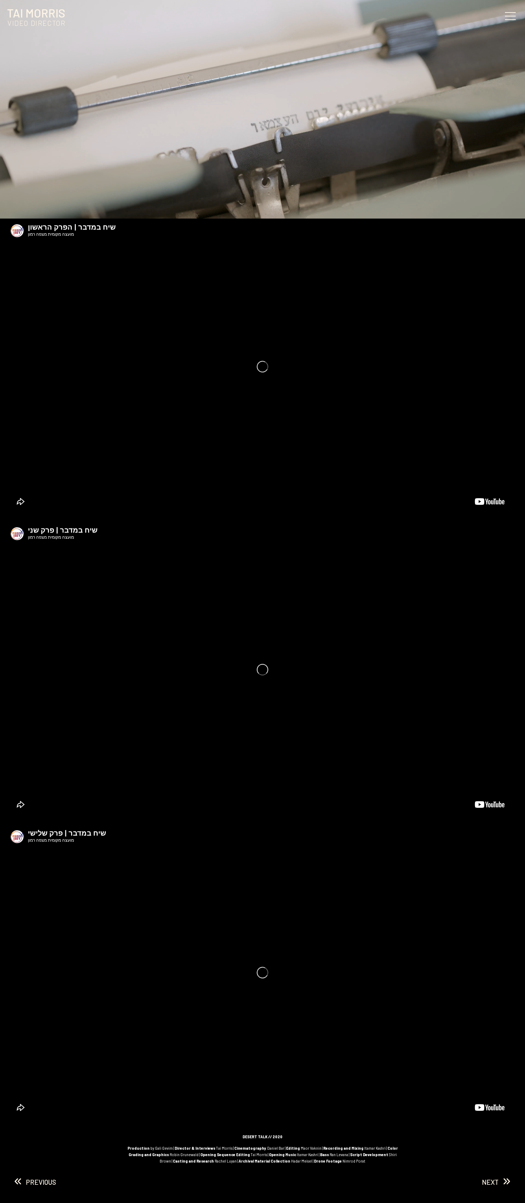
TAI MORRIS (36, 13)
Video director (36, 23)
